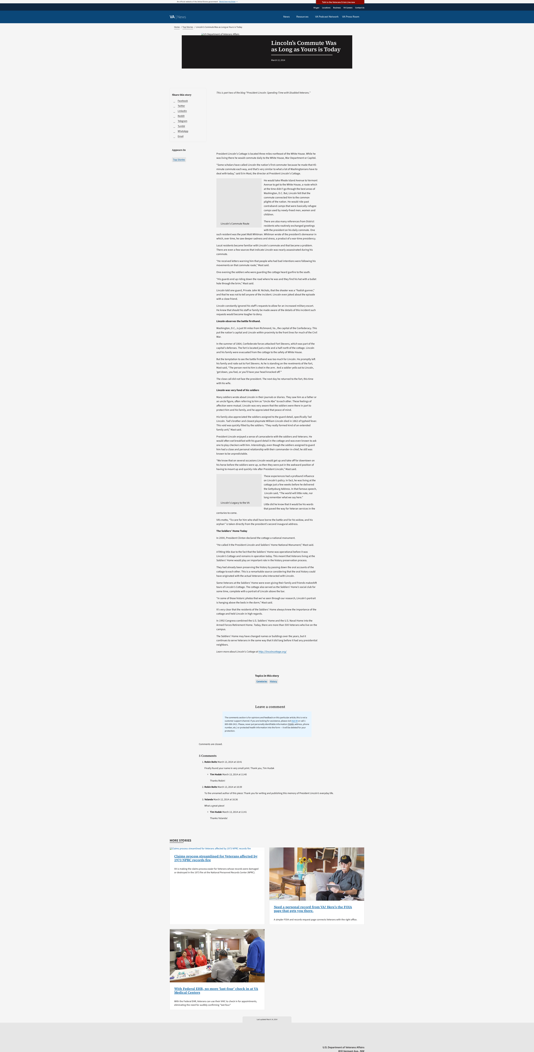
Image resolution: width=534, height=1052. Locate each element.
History (273, 681)
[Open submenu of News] (291, 17)
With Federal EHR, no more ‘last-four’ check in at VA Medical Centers (216, 990)
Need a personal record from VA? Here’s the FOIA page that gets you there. (313, 909)
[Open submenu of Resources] (310, 17)
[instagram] (352, 1041)
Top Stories (179, 159)
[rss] (341, 1041)
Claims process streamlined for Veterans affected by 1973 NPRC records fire (216, 858)
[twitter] (336, 1041)
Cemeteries (261, 681)
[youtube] (330, 1041)
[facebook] (346, 1041)
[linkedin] (357, 1041)
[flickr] (363, 1041)
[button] (363, 17)
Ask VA (295, 720)
